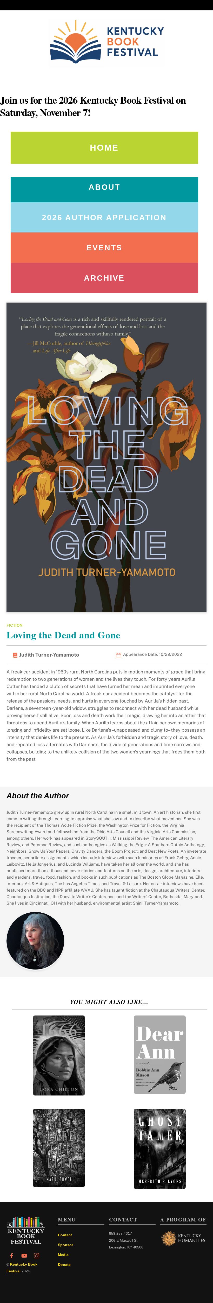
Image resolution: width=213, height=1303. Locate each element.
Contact (65, 1235)
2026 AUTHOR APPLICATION (104, 217)
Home (104, 147)
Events (104, 247)
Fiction (14, 625)
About (104, 187)
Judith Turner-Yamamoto (49, 655)
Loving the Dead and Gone (63, 635)
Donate (64, 1264)
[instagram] (36, 1255)
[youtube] (24, 1255)
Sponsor (65, 1245)
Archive (104, 278)
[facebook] (11, 1255)
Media (63, 1255)
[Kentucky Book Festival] (25, 1242)
